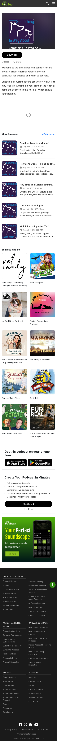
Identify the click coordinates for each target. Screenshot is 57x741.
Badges (6, 704)
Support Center (9, 677)
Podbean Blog (34, 681)
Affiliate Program (35, 697)
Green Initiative (35, 693)
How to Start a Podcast (38, 627)
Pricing (6, 585)
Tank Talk (34, 398)
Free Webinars (9, 685)
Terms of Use (42, 729)
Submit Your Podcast (12, 646)
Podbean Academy (11, 693)
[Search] (47, 3)
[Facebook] (20, 724)
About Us (32, 677)
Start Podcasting (35, 581)
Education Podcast (36, 615)
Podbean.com (38, 738)
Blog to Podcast (35, 607)
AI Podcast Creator (36, 603)
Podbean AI (8, 609)
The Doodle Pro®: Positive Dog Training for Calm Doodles (14, 361)
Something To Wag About (25, 48)
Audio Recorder (9, 601)
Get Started (28, 504)
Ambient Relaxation (11, 662)
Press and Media (35, 689)
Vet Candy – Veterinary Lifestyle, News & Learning (14, 284)
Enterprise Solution (11, 589)
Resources (7, 708)
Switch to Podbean (11, 650)
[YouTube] (36, 724)
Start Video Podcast (37, 586)
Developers (8, 712)
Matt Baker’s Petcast (12, 433)
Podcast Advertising (11, 631)
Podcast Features (10, 581)
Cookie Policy (27, 729)
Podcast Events (9, 689)
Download (12, 54)
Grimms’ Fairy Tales (11, 398)
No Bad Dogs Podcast (12, 321)
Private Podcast (9, 593)
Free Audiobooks (10, 658)
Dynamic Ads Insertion (12, 635)
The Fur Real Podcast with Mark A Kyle (42, 435)
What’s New (8, 681)
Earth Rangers (36, 282)
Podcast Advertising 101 (38, 658)
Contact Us (33, 701)
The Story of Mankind (40, 359)
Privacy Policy (11, 729)
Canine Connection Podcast (39, 323)
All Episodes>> (48, 134)
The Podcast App (10, 597)
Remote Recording (11, 605)
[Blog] (30, 724)
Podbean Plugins (10, 654)
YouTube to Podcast (37, 611)
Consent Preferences (26, 734)
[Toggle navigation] (53, 3)
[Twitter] (25, 724)
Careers (32, 685)
